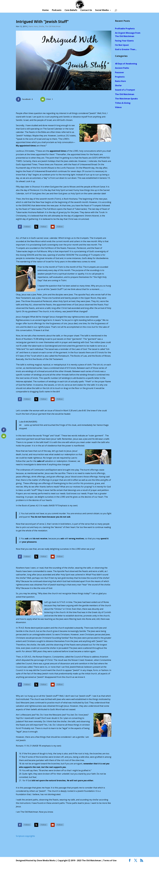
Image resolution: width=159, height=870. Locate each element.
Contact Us (86, 10)
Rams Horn (33, 26)
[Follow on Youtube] (53, 227)
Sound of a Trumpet (125, 89)
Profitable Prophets (125, 28)
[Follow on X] (36, 227)
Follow (27, 226)
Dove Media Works (46, 860)
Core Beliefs (71, 10)
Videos (118, 107)
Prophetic (120, 76)
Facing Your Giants (124, 40)
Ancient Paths (122, 68)
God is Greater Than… (126, 49)
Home (45, 10)
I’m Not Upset (122, 45)
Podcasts (56, 10)
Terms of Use (110, 860)
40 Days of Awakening (126, 63)
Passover (119, 72)
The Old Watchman (53, 26)
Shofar (41, 26)
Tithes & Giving (122, 103)
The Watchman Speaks (126, 98)
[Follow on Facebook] (20, 227)
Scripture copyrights (25, 836)
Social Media (102, 10)
